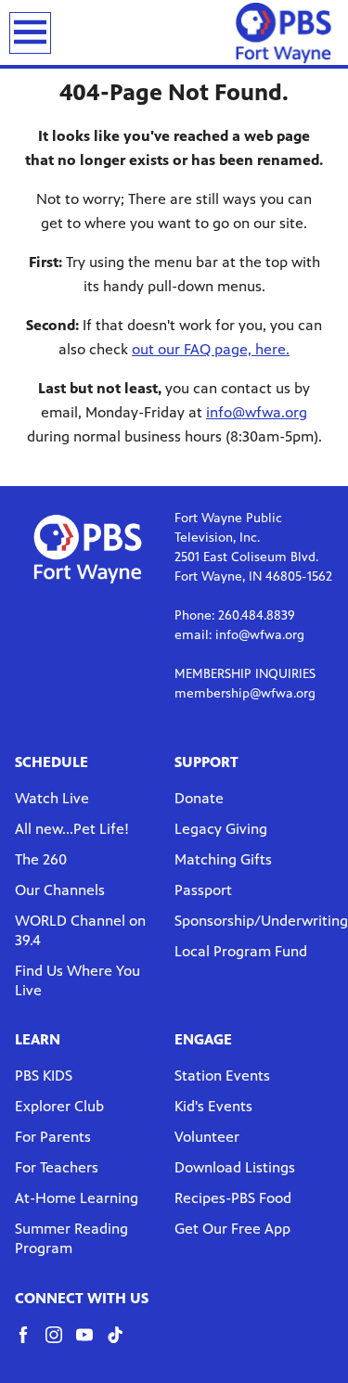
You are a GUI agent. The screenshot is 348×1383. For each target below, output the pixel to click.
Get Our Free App (232, 1228)
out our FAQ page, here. (211, 349)
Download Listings (234, 1167)
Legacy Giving (220, 829)
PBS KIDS (43, 1075)
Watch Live (52, 798)
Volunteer (206, 1137)
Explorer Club (59, 1106)
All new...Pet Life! (72, 829)
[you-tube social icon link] (91, 1343)
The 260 (41, 859)
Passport (203, 890)
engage (203, 1039)
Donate (199, 798)
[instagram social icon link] (60, 1343)
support (206, 762)
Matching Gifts (223, 859)
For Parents (53, 1137)
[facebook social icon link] (30, 1343)
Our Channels (60, 890)
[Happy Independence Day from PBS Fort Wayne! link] (283, 32)
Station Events (222, 1075)
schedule (51, 762)
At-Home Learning (76, 1198)
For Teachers (56, 1167)
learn (37, 1039)
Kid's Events (213, 1106)
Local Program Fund (240, 951)
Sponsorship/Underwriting (261, 920)
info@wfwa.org (256, 412)
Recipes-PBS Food (232, 1198)
